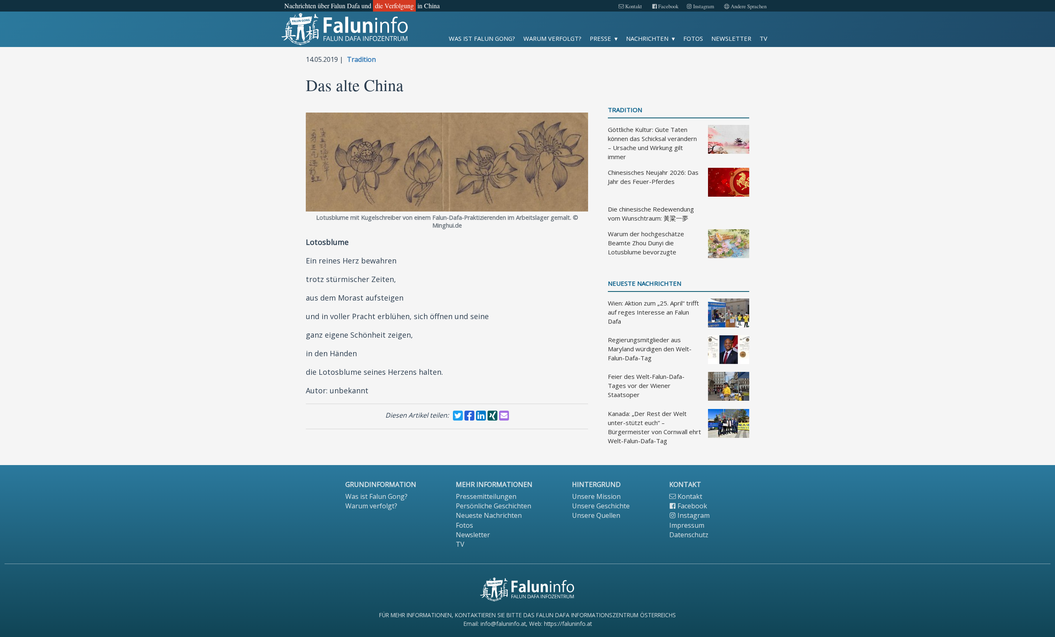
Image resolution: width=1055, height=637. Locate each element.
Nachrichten (647, 38)
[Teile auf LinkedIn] (481, 416)
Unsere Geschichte (601, 506)
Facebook (667, 6)
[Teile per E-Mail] (504, 416)
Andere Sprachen (748, 6)
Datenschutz (688, 534)
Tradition (361, 59)
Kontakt (633, 6)
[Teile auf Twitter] (458, 416)
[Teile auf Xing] (492, 416)
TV (763, 38)
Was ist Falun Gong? (482, 38)
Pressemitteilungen (486, 496)
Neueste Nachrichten (644, 283)
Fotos (693, 38)
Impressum (686, 525)
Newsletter (731, 38)
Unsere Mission (596, 496)
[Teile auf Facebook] (469, 416)
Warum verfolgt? (552, 38)
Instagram (703, 6)
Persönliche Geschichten (493, 506)
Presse (600, 38)
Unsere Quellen (596, 515)
